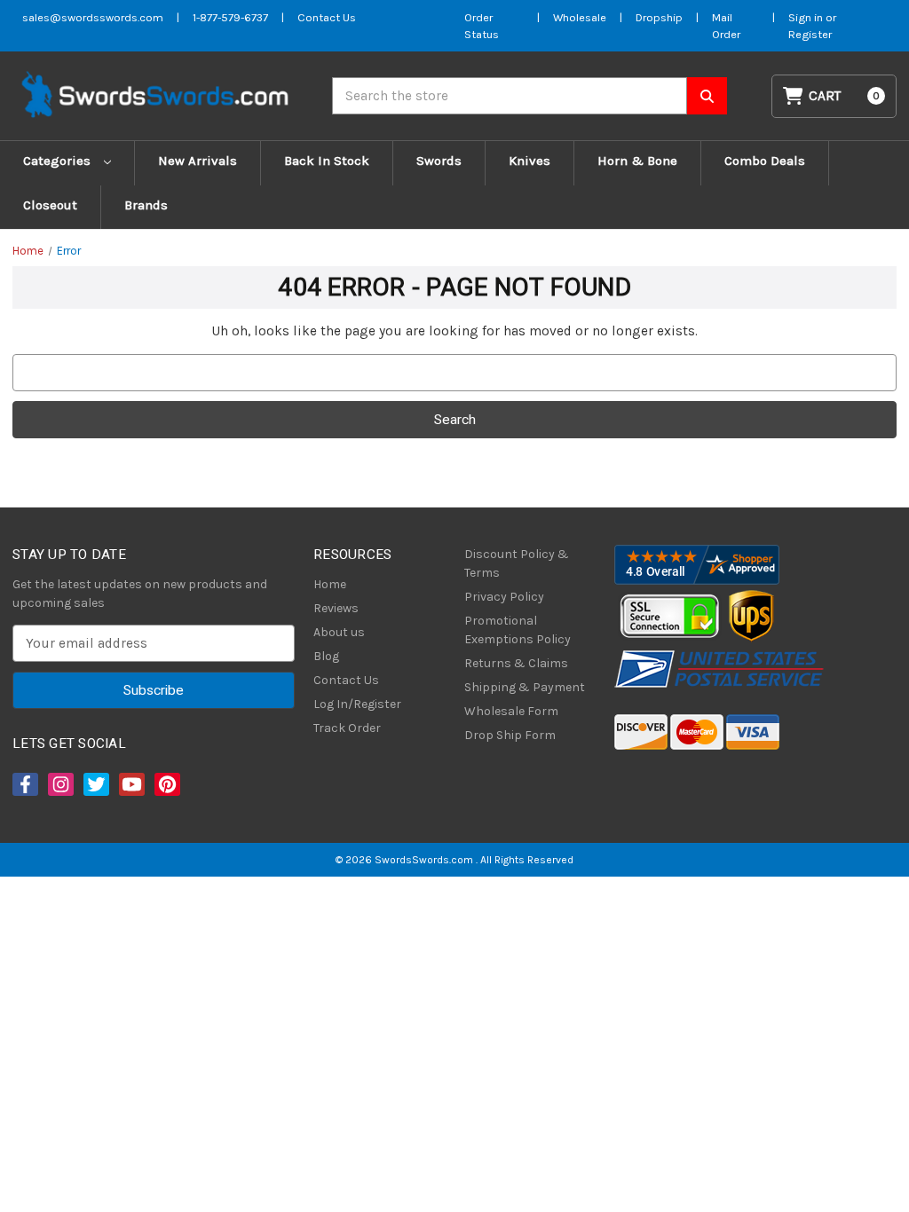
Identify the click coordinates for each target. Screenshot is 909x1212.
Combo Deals (764, 161)
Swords (439, 161)
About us (339, 632)
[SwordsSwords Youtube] (130, 784)
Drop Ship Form (510, 735)
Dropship (659, 17)
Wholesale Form (511, 711)
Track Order (347, 728)
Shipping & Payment (524, 687)
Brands (146, 205)
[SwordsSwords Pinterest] (166, 784)
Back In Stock (326, 161)
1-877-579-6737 (230, 17)
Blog (326, 656)
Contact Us (326, 17)
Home (329, 584)
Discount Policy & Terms (516, 563)
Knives (529, 161)
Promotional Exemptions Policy (517, 630)
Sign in (807, 17)
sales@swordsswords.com (92, 17)
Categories (58, 161)
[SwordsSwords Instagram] (59, 784)
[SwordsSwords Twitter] (95, 784)
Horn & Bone (637, 161)
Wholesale (579, 17)
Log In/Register (357, 704)
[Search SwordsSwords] (707, 95)
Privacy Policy (504, 596)
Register (810, 34)
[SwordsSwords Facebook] (24, 784)
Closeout (50, 205)
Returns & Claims (516, 663)
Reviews (336, 608)
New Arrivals (197, 161)
